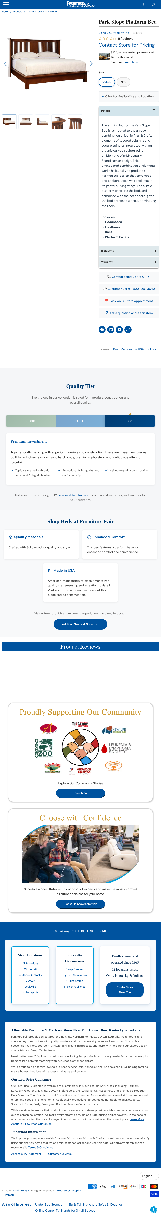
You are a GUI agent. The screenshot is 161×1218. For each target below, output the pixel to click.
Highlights (107, 250)
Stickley (150, 349)
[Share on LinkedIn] (110, 329)
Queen (106, 82)
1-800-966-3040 (93, 931)
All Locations (30, 963)
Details (105, 110)
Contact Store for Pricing (127, 45)
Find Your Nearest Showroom (80, 624)
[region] (48, 63)
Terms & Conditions (40, 1147)
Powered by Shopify (68, 1190)
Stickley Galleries (74, 986)
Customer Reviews (60, 1154)
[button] (9, 121)
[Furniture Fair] (80, 4)
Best (116, 349)
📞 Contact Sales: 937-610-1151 (128, 277)
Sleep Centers (75, 969)
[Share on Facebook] (102, 329)
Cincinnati (30, 969)
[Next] (91, 63)
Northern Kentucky (30, 975)
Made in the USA (132, 349)
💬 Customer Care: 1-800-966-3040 (129, 289)
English (147, 1176)
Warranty (107, 261)
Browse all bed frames (73, 495)
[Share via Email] (119, 329)
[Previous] (6, 63)
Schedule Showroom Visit (81, 904)
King (123, 82)
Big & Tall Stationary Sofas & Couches (95, 1204)
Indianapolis (30, 992)
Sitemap (9, 1195)
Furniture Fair (21, 1190)
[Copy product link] (128, 329)
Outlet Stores (74, 981)
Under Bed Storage (48, 1204)
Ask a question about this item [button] (131, 313)
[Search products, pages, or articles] (142, 4)
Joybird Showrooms (74, 975)
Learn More (80, 793)
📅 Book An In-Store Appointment (129, 301)
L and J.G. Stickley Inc (114, 33)
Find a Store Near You (125, 989)
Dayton (30, 980)
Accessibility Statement (26, 1154)
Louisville (30, 986)
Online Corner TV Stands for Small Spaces (65, 1210)
